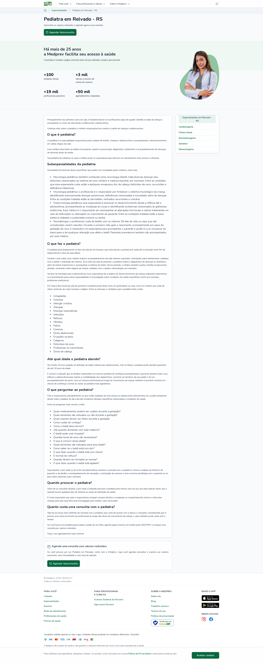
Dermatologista (187, 138)
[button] (65, 4)
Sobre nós (156, 596)
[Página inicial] (45, 10)
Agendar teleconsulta (61, 32)
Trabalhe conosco (160, 606)
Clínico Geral (185, 132)
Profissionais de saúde (55, 616)
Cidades (48, 596)
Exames (48, 606)
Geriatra (183, 143)
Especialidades (59, 10)
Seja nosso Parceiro (104, 604)
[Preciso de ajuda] (217, 4)
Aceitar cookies (205, 655)
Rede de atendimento (55, 611)
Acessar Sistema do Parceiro (108, 599)
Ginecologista (186, 149)
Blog (153, 601)
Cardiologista (186, 126)
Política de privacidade (162, 616)
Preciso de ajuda (52, 620)
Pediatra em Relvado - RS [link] (84, 10)
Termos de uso (158, 611)
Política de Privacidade (139, 653)
